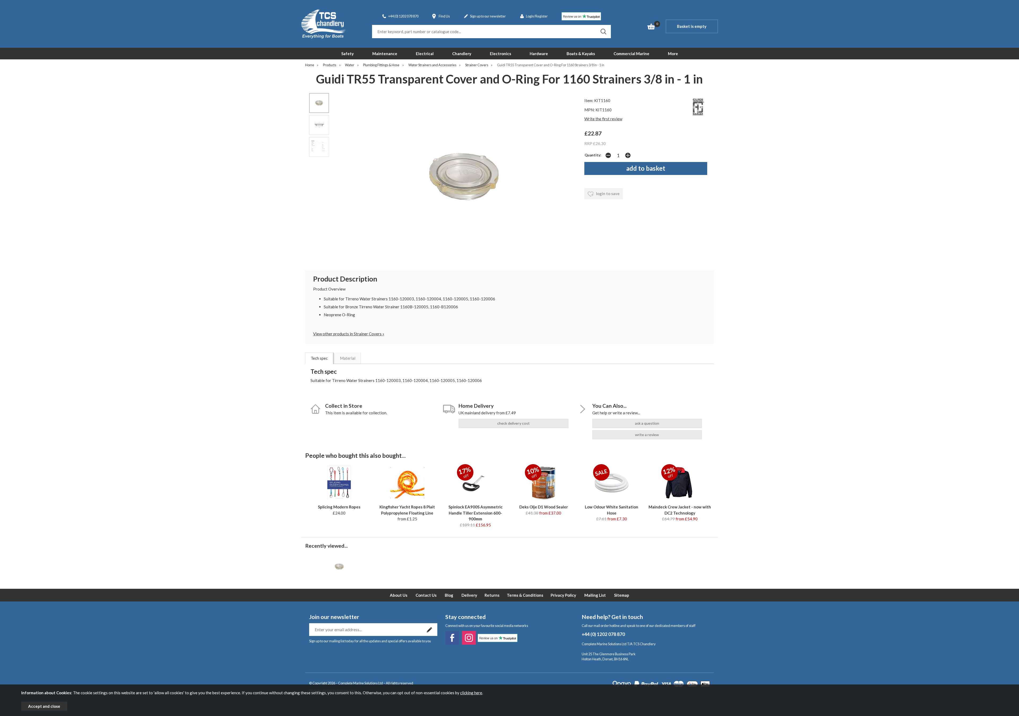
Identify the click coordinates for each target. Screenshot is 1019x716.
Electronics (500, 53)
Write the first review (603, 118)
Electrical (425, 53)
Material (347, 358)
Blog (449, 595)
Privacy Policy (563, 595)
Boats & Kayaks (581, 53)
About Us (398, 595)
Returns (492, 595)
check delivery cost (513, 423)
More (673, 53)
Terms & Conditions (525, 595)
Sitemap (621, 595)
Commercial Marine (631, 53)
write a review (647, 434)
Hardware (539, 53)
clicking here (471, 692)
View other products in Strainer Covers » (348, 333)
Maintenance (384, 53)
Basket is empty (691, 26)
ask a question (647, 423)
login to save (607, 193)
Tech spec (319, 358)
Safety (347, 53)
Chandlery (461, 53)
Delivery (469, 595)
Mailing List (595, 595)
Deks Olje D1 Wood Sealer (543, 506)
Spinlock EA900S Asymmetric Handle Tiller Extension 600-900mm (475, 512)
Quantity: (593, 155)
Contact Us (426, 595)
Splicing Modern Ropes (339, 506)
